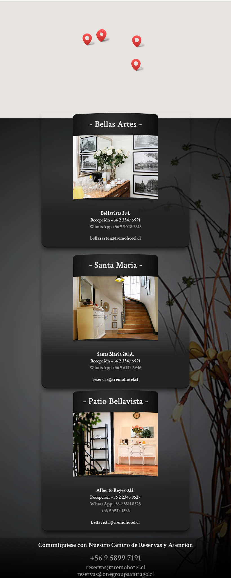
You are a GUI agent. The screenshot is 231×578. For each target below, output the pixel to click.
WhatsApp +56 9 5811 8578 (115, 504)
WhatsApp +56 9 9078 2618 (115, 227)
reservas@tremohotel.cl (115, 567)
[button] (103, 36)
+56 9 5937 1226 (115, 511)
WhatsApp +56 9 (115, 368)
